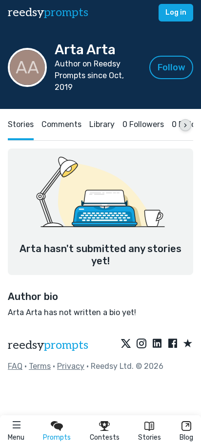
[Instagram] (141, 344)
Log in (175, 12)
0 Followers (143, 124)
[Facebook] (173, 344)
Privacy (70, 366)
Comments (61, 124)
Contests (105, 437)
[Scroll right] (185, 125)
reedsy (48, 12)
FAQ (15, 366)
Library (102, 124)
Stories (149, 437)
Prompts (57, 437)
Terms (40, 366)
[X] (126, 344)
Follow (171, 67)
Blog (186, 437)
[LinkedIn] (157, 344)
